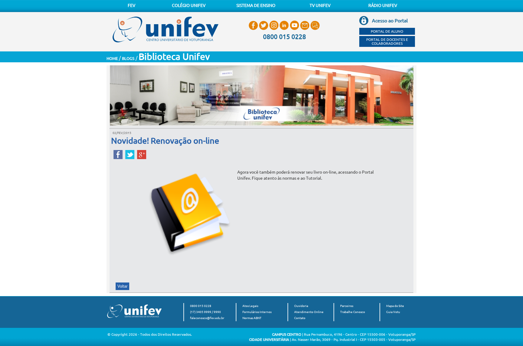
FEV (131, 5)
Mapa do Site (395, 306)
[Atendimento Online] (315, 30)
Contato (299, 318)
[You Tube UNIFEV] (295, 30)
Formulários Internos (256, 312)
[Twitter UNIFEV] (264, 30)
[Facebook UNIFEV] (254, 30)
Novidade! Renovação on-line (165, 140)
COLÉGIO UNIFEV (189, 5)
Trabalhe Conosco (352, 312)
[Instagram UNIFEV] (274, 30)
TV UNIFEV (320, 5)
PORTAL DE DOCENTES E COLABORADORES (387, 41)
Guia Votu (393, 312)
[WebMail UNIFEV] (305, 30)
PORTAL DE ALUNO (387, 31)
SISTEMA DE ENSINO (255, 5)
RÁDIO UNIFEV (382, 5)
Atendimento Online (309, 312)
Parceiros (346, 306)
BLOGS (128, 58)
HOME (112, 58)
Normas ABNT (252, 318)
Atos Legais (250, 306)
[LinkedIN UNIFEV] (285, 30)
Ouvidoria (301, 306)
